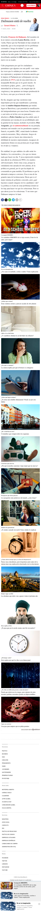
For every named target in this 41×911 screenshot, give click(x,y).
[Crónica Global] (13, 5)
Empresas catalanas (8, 837)
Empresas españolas (8, 840)
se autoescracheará (20, 125)
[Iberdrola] (29, 11)
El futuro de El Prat (22, 1)
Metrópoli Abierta (8, 789)
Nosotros (5, 819)
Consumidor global (8, 805)
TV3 (13, 79)
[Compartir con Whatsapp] (9, 199)
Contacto (5, 825)
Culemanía (5, 796)
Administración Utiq (9, 846)
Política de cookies (8, 834)
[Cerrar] (39, 904)
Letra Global (6, 799)
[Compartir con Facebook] (2, 199)
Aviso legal (5, 822)
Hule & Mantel (6, 808)
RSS (3, 828)
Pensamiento (6, 763)
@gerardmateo (17, 25)
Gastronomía (6, 772)
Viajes (4, 766)
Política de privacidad (9, 831)
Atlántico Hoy (6, 802)
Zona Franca (5, 18)
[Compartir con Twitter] (6, 199)
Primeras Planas (7, 775)
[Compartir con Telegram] (13, 199)
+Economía (5, 769)
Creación (5, 760)
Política (4, 751)
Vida (3, 757)
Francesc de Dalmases (17, 37)
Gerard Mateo (10, 25)
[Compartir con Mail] (16, 199)
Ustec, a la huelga (12, 1)
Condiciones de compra (10, 843)
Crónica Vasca (6, 792)
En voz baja (5, 778)
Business (5, 754)
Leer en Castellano (6, 8)
